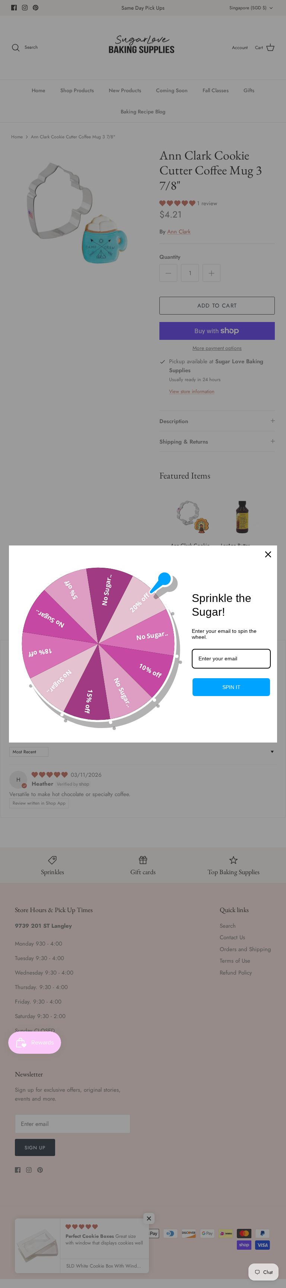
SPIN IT (231, 687)
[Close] (268, 554)
